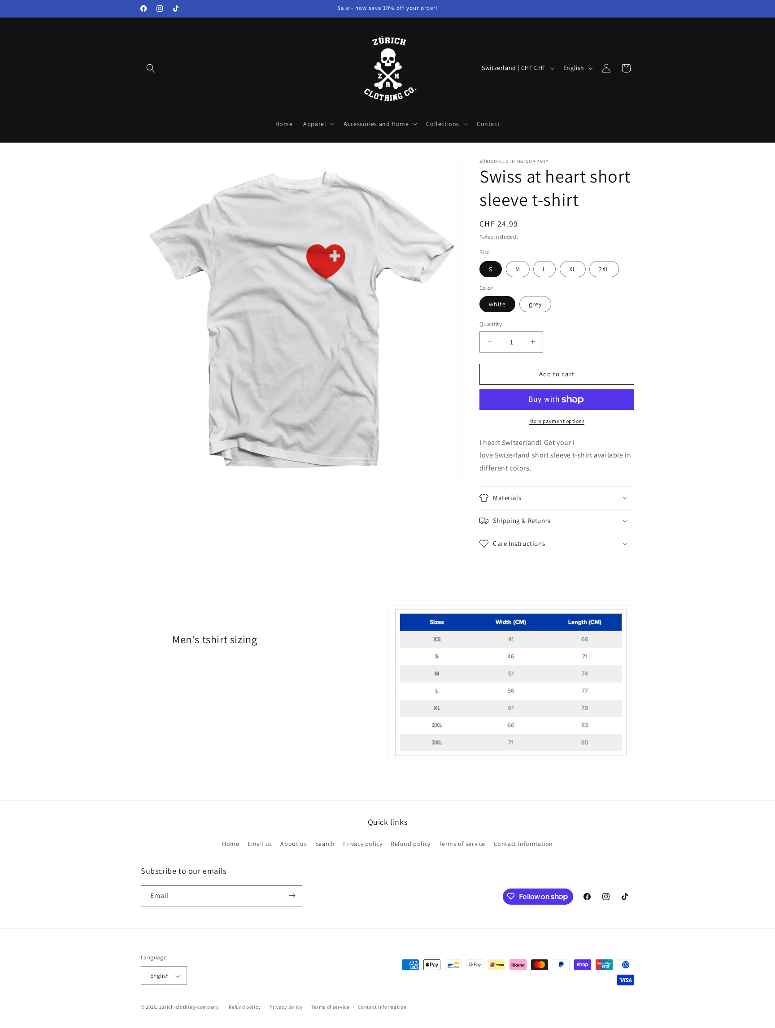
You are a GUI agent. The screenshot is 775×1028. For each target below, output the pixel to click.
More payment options (556, 421)
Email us (260, 844)
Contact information (523, 844)
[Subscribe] (292, 895)
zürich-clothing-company (189, 1007)
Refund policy (411, 844)
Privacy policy (362, 844)
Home (230, 844)
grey (535, 304)
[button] (151, 68)
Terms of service (462, 844)
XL (572, 269)
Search (325, 844)
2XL (604, 269)
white (497, 304)
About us (293, 844)
